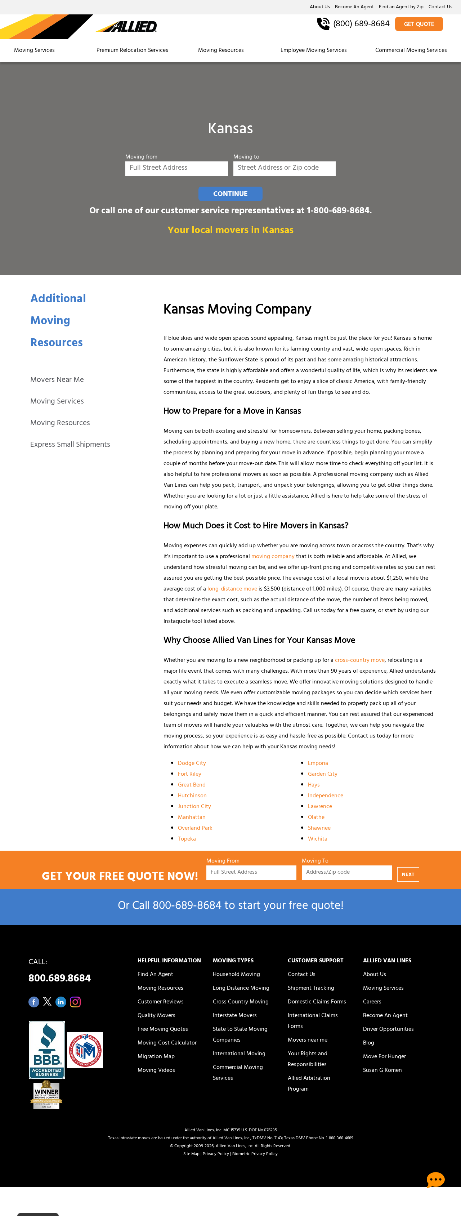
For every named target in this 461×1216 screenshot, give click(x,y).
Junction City (194, 807)
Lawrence (320, 807)
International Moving (239, 1054)
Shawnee (319, 828)
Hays (314, 785)
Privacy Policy (216, 1154)
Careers (372, 1002)
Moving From (223, 861)
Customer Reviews (161, 1002)
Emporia (318, 763)
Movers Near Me (57, 381)
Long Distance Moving (241, 988)
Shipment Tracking (311, 988)
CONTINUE (230, 194)
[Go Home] (78, 27)
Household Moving (236, 975)
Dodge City (192, 763)
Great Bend (192, 785)
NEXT (408, 875)
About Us (320, 8)
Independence (325, 796)
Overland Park (195, 828)
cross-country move (360, 660)
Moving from (141, 157)
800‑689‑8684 (187, 907)
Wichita (317, 839)
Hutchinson (192, 796)
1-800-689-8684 (338, 211)
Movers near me (307, 1040)
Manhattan (192, 817)
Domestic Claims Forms (317, 1002)
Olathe (316, 817)
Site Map (191, 1154)
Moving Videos (156, 1070)
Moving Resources (221, 50)
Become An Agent (354, 8)
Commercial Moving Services (411, 50)
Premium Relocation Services (133, 50)
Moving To (315, 861)
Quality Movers (156, 1016)
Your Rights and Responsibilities (307, 1059)
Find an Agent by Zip (401, 8)
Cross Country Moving (241, 1002)
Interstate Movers (235, 1016)
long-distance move (232, 589)
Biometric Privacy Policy (255, 1154)
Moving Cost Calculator (167, 1043)
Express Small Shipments (70, 445)
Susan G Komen (382, 1070)
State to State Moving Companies (240, 1035)
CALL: (59, 972)
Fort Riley (189, 774)
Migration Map (156, 1057)
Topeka (187, 839)
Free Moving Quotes (163, 1029)
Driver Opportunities (388, 1029)
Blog (368, 1043)
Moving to (246, 157)
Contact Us (440, 8)
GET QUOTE (419, 24)
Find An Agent (155, 975)
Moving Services (34, 50)
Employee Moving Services (314, 50)
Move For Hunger (384, 1057)
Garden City (322, 774)
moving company (273, 557)
